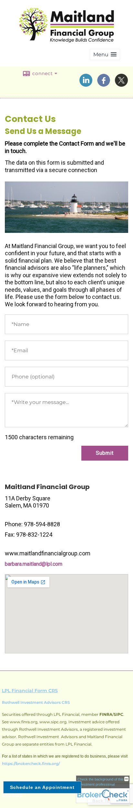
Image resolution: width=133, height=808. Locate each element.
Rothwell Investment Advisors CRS (36, 702)
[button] (105, 54)
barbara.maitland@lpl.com (33, 564)
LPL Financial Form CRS (30, 690)
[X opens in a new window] (121, 84)
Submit (105, 453)
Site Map (12, 795)
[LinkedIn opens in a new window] (85, 84)
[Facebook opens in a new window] (103, 84)
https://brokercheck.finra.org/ (31, 763)
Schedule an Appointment (42, 787)
